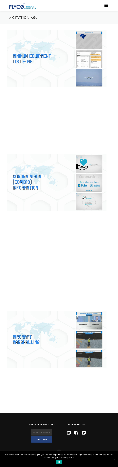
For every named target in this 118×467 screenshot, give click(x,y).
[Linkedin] (69, 433)
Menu (106, 5)
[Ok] (114, 459)
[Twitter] (84, 433)
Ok (59, 462)
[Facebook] (76, 433)
